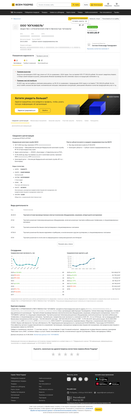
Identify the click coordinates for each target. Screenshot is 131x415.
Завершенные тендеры (18, 381)
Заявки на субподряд (18, 386)
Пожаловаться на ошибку (110, 19)
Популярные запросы (46, 389)
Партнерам (42, 397)
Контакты (42, 400)
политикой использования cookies (65, 410)
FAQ (40, 386)
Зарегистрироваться (26, 110)
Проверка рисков (42, 56)
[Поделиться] (83, 25)
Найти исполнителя (45, 378)
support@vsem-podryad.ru (105, 392)
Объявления (15, 397)
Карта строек (15, 389)
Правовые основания (46, 395)
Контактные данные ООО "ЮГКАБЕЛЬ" (46, 334)
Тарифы (41, 381)
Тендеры (14, 384)
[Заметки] (80, 25)
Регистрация (98, 5)
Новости (41, 392)
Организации (15, 395)
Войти (86, 5)
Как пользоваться (45, 384)
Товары (13, 400)
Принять (98, 409)
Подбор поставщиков (18, 392)
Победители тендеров (18, 378)
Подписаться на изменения (78, 18)
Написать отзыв (94, 19)
